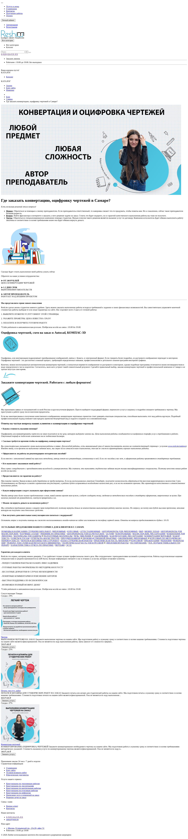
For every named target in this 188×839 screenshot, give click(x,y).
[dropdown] (2, 2)
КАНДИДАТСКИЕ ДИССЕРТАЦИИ (126, 536)
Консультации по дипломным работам (23, 784)
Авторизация (12, 25)
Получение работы (14, 13)
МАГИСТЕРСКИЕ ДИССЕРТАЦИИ (148, 534)
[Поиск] (30, 52)
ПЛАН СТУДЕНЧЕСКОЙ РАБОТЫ (76, 541)
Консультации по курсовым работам (22, 790)
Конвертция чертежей (10, 744)
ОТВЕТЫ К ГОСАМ (20, 538)
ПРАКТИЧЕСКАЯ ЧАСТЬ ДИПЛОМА (111, 541)
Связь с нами (6, 802)
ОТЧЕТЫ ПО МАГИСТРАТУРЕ (45, 538)
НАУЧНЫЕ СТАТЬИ (29, 534)
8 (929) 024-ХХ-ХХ (9, 54)
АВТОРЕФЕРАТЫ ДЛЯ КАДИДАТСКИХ (85, 534)
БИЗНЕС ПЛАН (152, 531)
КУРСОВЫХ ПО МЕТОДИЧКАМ (165, 538)
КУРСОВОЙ (137, 541)
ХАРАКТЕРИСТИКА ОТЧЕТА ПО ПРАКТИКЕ (32, 545)
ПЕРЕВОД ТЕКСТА (10, 541)
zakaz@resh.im (12, 819)
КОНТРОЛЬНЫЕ (123, 534)
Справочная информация (12, 764)
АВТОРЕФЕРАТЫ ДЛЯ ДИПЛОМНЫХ (120, 531)
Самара (9, 99)
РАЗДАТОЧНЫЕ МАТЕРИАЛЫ (58, 536)
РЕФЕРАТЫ (178, 541)
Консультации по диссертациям (20, 786)
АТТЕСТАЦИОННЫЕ (90, 531)
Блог (8, 97)
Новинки (10, 90)
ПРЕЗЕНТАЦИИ (151, 541)
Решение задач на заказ (16, 797)
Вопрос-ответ (12, 806)
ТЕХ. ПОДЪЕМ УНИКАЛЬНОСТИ (164, 543)
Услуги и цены (12, 6)
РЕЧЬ (76, 536)
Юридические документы (17, 775)
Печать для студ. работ (11, 691)
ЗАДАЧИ (110, 534)
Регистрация (11, 27)
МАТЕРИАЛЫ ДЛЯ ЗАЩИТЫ (27, 536)
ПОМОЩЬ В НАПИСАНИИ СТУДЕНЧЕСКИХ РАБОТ (26, 531)
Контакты (10, 11)
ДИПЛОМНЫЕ (59, 531)
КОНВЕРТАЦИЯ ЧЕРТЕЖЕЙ (157, 536)
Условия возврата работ (16, 773)
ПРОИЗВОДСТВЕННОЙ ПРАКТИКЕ (100, 538)
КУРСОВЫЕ (73, 531)
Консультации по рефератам (18, 793)
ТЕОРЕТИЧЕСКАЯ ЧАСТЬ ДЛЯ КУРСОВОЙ (82, 543)
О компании (11, 9)
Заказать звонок (13, 59)
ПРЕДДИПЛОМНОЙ (70, 538)
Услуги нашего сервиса (11, 779)
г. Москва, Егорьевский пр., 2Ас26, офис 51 (25, 828)
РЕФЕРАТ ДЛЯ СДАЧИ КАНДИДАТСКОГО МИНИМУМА (34, 543)
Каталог (9, 77)
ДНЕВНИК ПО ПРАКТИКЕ (52, 534)
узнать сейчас (49, 272)
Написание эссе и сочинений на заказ (22, 795)
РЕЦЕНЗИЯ (166, 541)
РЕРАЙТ (5, 545)
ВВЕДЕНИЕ (85, 536)
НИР (3, 543)
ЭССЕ (69, 545)
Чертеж (4, 637)
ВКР (141, 531)
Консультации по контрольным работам (23, 788)
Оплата (9, 16)
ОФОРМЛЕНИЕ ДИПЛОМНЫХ (132, 538)
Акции (9, 86)
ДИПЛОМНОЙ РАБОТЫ (117, 543)
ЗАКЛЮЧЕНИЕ (101, 536)
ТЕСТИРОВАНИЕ (138, 543)
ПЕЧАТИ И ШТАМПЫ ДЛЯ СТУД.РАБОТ (40, 541)
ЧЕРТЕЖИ (60, 545)
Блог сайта (10, 88)
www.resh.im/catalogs (177, 446)
